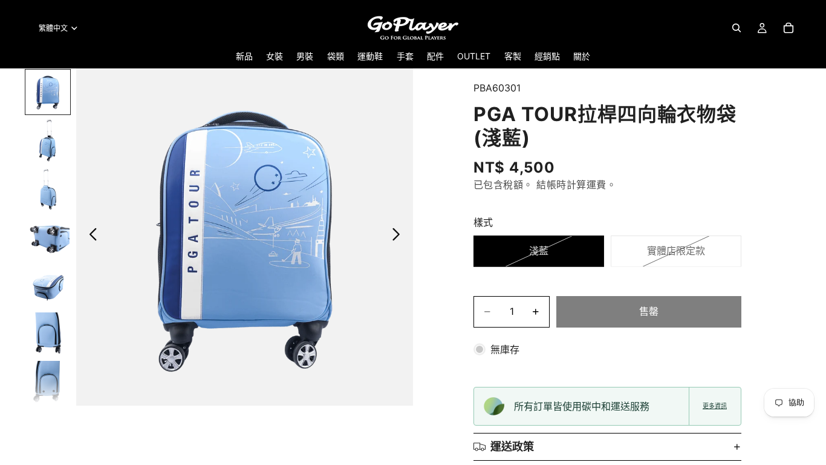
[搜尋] (736, 28)
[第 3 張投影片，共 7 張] (48, 189)
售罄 (649, 311)
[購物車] (788, 28)
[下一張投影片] (399, 236)
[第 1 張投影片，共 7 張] (48, 92)
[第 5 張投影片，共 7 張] (48, 286)
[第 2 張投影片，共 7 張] (48, 140)
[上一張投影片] (89, 236)
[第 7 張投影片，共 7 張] (48, 382)
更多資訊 (715, 406)
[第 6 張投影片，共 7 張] (48, 334)
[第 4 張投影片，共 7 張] (48, 237)
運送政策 (512, 446)
